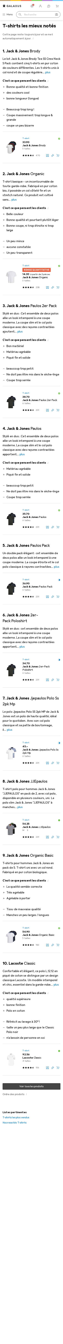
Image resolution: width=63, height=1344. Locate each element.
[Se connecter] (40, 6)
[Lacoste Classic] (31, 1059)
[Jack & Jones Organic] (31, 277)
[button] (33, 38)
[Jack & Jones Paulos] (31, 519)
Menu (9, 14)
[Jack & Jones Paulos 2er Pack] (31, 402)
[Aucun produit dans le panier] (57, 6)
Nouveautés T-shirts (14, 1122)
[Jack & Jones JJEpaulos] (31, 829)
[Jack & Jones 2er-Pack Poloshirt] (31, 670)
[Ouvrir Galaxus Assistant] (48, 6)
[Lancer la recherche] (20, 14)
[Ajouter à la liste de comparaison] (47, 155)
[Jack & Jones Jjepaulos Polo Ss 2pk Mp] (31, 753)
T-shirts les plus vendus (16, 1117)
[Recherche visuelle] (56, 14)
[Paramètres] (32, 6)
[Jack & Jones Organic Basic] (31, 937)
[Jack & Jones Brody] (31, 147)
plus (47, 72)
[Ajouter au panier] (57, 155)
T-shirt (25, 138)
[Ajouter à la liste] (52, 155)
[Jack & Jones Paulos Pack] (31, 588)
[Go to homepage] (12, 5)
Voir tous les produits (31, 1086)
